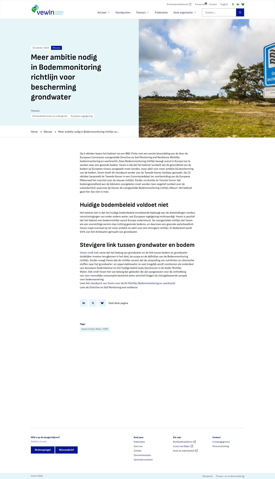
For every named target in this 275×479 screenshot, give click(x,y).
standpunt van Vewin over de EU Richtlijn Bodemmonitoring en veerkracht (132, 283)
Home (34, 131)
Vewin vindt (86, 252)
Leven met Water (181, 446)
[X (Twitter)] (233, 4)
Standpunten (123, 12)
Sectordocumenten (143, 459)
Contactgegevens (221, 441)
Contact (213, 4)
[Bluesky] (243, 4)
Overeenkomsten (142, 455)
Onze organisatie (183, 13)
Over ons (138, 446)
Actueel (103, 13)
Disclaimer (207, 476)
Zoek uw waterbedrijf (183, 450)
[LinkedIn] (238, 4)
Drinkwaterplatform (183, 441)
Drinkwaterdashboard (177, 4)
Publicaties (161, 12)
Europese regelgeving (81, 116)
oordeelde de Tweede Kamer (159, 180)
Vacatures (200, 4)
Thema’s (142, 13)
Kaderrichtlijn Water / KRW (94, 329)
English (224, 4)
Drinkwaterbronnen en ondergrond (49, 116)
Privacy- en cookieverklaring (230, 476)
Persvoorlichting (220, 446)
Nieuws (48, 131)
